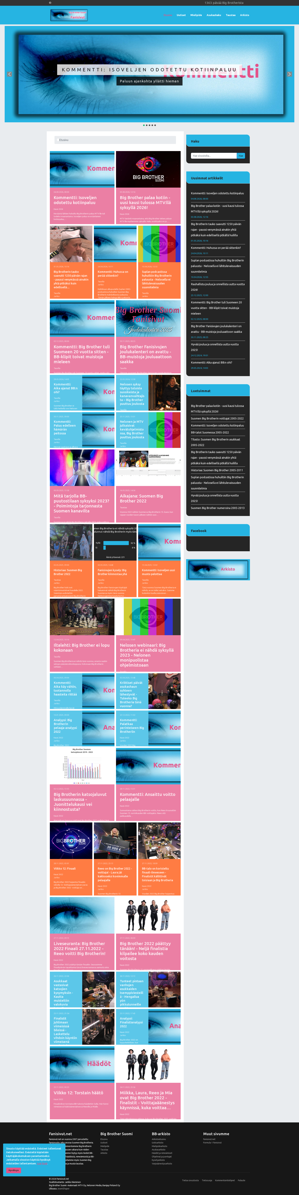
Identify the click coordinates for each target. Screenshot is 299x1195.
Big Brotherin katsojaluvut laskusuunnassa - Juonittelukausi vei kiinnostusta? (80, 802)
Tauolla (57, 293)
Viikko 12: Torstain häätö (78, 1092)
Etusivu (168, 15)
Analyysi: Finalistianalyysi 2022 (131, 1022)
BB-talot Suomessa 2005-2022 (210, 432)
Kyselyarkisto (158, 1160)
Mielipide (196, 15)
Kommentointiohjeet (225, 1180)
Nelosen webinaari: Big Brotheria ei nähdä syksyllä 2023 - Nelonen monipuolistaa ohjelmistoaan (147, 655)
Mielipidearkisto (159, 1146)
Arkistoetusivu (159, 1139)
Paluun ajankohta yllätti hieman (149, 81)
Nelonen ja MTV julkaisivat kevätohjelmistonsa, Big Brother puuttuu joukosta (132, 429)
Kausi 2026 (58, 209)
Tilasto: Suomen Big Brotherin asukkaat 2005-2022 (215, 442)
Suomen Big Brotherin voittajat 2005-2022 (217, 418)
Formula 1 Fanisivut (212, 1142)
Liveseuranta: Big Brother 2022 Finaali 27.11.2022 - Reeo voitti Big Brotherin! (79, 948)
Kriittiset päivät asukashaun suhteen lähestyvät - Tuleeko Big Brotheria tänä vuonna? (131, 694)
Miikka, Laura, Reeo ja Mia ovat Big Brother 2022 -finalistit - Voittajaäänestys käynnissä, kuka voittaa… (147, 1100)
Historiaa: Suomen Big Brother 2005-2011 (217, 470)
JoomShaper (63, 1188)
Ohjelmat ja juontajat (162, 1156)
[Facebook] (50, 3)
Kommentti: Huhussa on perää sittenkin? (216, 250)
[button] (149, 74)
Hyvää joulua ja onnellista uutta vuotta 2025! (215, 350)
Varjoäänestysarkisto (162, 1163)
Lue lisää (42, 1163)
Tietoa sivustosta (190, 1180)
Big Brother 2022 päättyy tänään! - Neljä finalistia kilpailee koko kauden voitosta (145, 951)
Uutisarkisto (157, 1142)
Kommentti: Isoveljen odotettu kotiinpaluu (149, 69)
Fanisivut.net (209, 1139)
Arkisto (244, 15)
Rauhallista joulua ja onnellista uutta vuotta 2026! (218, 290)
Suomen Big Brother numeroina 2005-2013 (217, 507)
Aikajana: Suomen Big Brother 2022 (141, 498)
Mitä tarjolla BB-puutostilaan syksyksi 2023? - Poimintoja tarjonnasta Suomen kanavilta (81, 503)
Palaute (241, 1180)
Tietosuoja (207, 1180)
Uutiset (181, 15)
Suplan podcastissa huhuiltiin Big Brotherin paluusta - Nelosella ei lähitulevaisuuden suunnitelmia (157, 279)
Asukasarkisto (158, 1149)
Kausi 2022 (58, 738)
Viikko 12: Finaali (65, 868)
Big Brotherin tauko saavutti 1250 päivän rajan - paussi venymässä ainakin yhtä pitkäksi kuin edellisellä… (71, 279)
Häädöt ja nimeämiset (162, 1153)
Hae (241, 155)
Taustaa (230, 15)
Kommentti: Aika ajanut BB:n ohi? (66, 388)
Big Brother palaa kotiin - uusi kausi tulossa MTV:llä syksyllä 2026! (145, 202)
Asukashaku (214, 15)
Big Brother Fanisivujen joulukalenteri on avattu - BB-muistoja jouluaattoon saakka (145, 354)
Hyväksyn (14, 1170)
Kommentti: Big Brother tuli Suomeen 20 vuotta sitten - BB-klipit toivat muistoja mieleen (82, 354)
